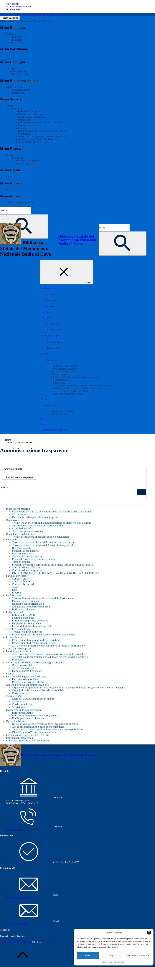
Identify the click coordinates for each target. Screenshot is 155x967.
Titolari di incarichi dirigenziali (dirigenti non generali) (43, 545)
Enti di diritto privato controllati (30, 620)
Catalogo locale (19, 71)
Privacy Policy (119, 962)
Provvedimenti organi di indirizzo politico (35, 639)
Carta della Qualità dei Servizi (32, 142)
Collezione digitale (21, 90)
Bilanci (10, 673)
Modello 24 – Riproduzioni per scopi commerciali (42, 136)
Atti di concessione (23, 667)
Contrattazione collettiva (26, 567)
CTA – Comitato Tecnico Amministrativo (34, 732)
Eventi (9, 176)
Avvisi (15, 586)
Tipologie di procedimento (27, 631)
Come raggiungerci (27, 163)
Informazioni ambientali (19, 737)
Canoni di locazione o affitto (28, 681)
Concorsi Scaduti (21, 581)
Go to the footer (13, 9)
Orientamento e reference (30, 114)
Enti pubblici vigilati (23, 614)
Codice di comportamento (27, 556)
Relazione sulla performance (28, 603)
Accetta (88, 955)
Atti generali (19, 514)
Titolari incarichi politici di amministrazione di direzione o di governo (51, 522)
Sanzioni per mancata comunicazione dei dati (38, 525)
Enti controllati (14, 612)
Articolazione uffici (23, 528)
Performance (13, 595)
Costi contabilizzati (23, 704)
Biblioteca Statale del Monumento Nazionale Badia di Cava (28, 21)
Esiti (14, 589)
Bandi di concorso (16, 575)
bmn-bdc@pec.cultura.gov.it (19, 897)
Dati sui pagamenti (22, 712)
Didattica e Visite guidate (30, 111)
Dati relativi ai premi (23, 609)
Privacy (3, 942)
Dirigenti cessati (21, 547)
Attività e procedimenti (19, 628)
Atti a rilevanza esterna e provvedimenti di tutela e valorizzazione (49, 645)
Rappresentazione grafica (26, 623)
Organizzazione (15, 519)
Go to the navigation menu (18, 6)
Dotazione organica (23, 553)
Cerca (5, 488)
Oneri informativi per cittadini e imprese (35, 517)
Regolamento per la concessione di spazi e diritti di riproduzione (83, 385)
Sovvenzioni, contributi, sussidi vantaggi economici (35, 662)
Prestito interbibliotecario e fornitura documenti (40, 122)
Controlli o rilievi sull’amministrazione (27, 684)
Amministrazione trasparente (19, 202)
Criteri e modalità (22, 665)
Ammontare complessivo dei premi (31, 606)
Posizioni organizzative (25, 550)
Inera (49, 942)
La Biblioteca (12, 34)
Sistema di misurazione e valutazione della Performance (43, 598)
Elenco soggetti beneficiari (27, 670)
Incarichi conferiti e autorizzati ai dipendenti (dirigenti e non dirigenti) (52, 564)
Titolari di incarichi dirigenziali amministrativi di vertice (44, 542)
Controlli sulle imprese (18, 648)
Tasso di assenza (21, 561)
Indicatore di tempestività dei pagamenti (35, 715)
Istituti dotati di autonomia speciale (32, 626)
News (9, 189)
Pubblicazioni (18, 92)
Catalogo (10, 68)
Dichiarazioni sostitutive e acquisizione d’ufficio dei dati (44, 634)
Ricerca (16, 592)
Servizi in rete (20, 707)
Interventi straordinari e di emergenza (27, 740)
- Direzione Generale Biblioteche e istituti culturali (46, 14)
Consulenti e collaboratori (20, 533)
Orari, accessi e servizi (29, 160)
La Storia (16, 37)
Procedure (18, 659)
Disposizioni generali (18, 508)
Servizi (9, 106)
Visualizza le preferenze (137, 955)
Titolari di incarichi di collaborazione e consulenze (40, 536)
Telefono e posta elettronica (27, 531)
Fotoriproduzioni (26, 125)
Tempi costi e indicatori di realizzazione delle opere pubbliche (47, 729)
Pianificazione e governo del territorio (27, 735)
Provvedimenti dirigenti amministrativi (34, 642)
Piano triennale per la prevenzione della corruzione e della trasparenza (52, 511)
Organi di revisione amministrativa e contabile (38, 690)
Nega (111, 955)
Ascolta (9, 55)
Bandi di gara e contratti (19, 651)
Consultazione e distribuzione (32, 117)
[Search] (123, 243)
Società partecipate (23, 617)
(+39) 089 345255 (14, 829)
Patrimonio (17, 39)
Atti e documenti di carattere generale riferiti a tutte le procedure (49, 653)
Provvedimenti (14, 637)
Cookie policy (107, 962)
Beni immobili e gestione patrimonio (26, 676)
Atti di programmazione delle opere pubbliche (38, 726)
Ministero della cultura (11, 14)
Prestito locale (24, 119)
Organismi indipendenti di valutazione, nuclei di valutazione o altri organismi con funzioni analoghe (68, 687)
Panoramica (17, 108)
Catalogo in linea (20, 74)
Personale (11, 539)
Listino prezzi (24, 128)
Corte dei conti (20, 693)
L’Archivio (17, 42)
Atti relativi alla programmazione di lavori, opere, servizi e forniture (50, 656)
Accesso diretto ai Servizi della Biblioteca (38, 139)
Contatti (10, 155)
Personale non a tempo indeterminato (33, 559)
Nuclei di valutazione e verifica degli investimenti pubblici (45, 723)
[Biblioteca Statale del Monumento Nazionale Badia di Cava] (10, 765)
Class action (18, 701)
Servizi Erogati (14, 695)
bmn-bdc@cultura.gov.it (17, 924)
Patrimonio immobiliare (25, 679)
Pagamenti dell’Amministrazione (24, 709)
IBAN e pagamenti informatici (28, 718)
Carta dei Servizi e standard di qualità (33, 698)
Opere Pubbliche (15, 721)
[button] (148, 932)
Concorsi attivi (20, 578)
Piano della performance (26, 600)
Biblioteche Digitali (15, 87)
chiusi (89, 282)
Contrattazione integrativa (27, 570)
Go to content (12, 3)
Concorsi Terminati (23, 584)
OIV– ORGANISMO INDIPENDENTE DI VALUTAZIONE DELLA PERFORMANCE (55, 572)
